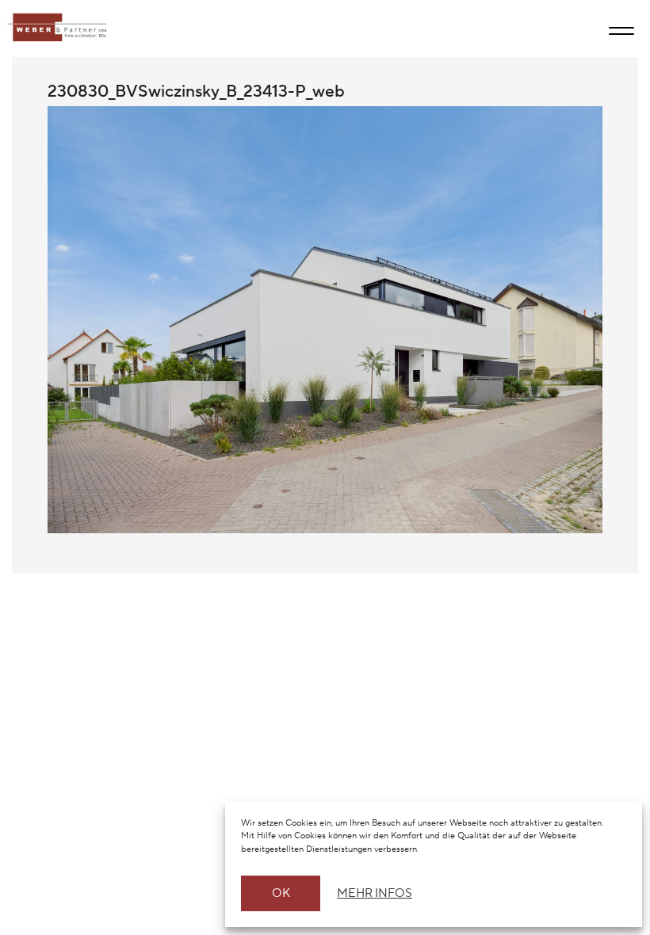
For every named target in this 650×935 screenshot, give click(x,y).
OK (281, 893)
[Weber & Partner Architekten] (53, 28)
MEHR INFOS (372, 893)
